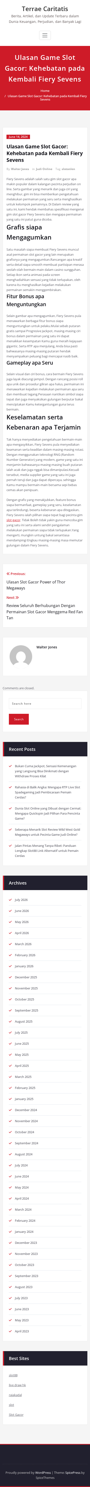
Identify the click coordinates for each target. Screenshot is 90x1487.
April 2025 (22, 1065)
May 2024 (22, 1187)
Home (45, 91)
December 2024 (26, 1110)
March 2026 (23, 944)
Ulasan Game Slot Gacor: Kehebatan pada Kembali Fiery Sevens (47, 97)
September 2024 (26, 1143)
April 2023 (22, 1331)
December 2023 (26, 1242)
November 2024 (26, 1121)
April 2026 (22, 933)
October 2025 (24, 999)
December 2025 (26, 977)
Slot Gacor (16, 1414)
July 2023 (21, 1298)
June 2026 (22, 911)
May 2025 (22, 1054)
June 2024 (22, 1176)
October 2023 (24, 1265)
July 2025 (21, 1032)
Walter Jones (20, 169)
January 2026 (24, 966)
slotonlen (68, 169)
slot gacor (13, 520)
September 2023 (26, 1276)
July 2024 (21, 1165)
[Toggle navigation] (45, 35)
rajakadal (15, 1395)
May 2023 (22, 1320)
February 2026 (25, 955)
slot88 (13, 1375)
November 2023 (26, 1254)
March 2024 (23, 1209)
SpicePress (72, 1472)
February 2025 (25, 1088)
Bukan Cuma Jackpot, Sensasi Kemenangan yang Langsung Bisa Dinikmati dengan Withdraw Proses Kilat (45, 771)
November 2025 (26, 988)
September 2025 (26, 1010)
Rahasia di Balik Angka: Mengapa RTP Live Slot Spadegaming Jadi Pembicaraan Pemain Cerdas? (47, 792)
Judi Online (44, 169)
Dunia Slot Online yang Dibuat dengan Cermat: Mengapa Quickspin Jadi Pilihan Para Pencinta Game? (48, 813)
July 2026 (21, 900)
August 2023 (23, 1287)
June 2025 (22, 1043)
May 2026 (22, 922)
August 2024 (23, 1154)
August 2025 (23, 1021)
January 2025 (24, 1099)
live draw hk (17, 1385)
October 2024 (24, 1132)
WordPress (43, 1472)
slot (11, 1405)
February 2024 (25, 1220)
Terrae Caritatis (45, 8)
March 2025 (23, 1077)
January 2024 (24, 1231)
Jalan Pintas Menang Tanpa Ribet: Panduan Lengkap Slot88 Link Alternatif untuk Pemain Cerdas (46, 850)
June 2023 (22, 1309)
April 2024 (22, 1198)
